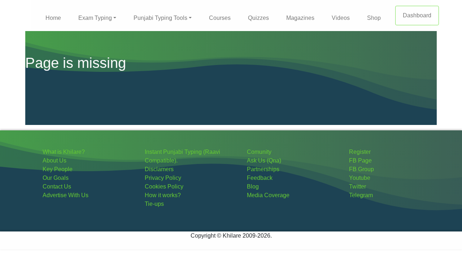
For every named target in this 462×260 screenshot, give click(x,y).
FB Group (361, 169)
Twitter (357, 186)
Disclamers (159, 169)
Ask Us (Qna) (264, 160)
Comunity (259, 152)
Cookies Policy (164, 186)
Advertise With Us (65, 195)
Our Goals (56, 178)
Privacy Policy (163, 178)
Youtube (359, 178)
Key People (58, 169)
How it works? (163, 195)
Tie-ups (154, 204)
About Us (54, 160)
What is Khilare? (64, 152)
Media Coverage (268, 195)
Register (360, 152)
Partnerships (263, 169)
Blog (253, 186)
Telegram (361, 195)
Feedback (260, 178)
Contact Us (57, 186)
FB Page (360, 160)
